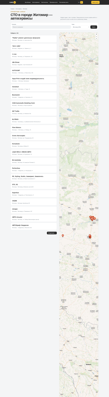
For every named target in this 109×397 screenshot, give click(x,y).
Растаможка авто (63, 2)
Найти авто (95, 2)
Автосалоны (44, 2)
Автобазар (28, 2)
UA (79, 2)
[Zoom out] (96, 36)
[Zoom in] (96, 34)
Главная (12, 8)
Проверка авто (54, 2)
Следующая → (52, 233)
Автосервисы (36, 2)
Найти (93, 27)
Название (14, 24)
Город (73, 24)
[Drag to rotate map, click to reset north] (96, 38)
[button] (91, 217)
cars (12, 2)
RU (81, 2)
